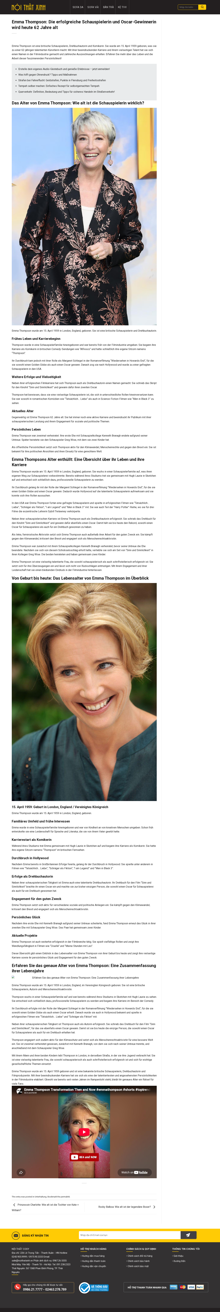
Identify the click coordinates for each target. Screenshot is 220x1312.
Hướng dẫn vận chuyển (94, 1266)
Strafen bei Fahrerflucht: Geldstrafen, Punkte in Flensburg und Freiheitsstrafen (62, 80)
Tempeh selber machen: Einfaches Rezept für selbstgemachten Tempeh (58, 85)
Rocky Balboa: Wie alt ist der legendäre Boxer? (125, 1206)
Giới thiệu (178, 1256)
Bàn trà (108, 7)
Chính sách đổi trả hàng (140, 1256)
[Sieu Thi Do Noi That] (39, 7)
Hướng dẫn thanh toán (93, 1261)
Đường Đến (179, 1261)
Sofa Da (78, 7)
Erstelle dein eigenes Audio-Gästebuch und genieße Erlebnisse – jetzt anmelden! (64, 69)
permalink (65, 1196)
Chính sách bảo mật (138, 1266)
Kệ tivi (122, 7)
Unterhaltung (41, 1196)
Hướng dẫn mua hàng (93, 1256)
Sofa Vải (93, 7)
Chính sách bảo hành (139, 1261)
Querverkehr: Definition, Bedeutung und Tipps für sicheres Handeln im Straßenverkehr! (66, 91)
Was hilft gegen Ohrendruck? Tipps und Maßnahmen (47, 74)
